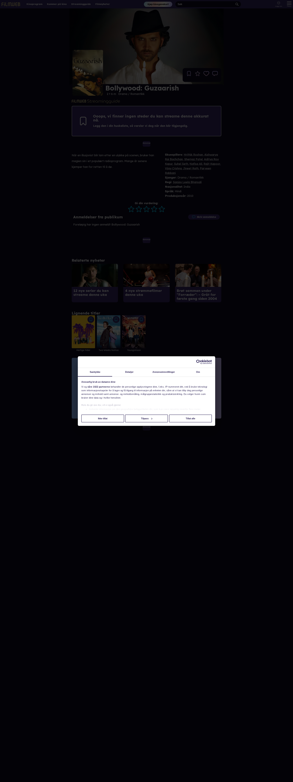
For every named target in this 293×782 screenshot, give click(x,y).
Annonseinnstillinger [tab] (163, 372)
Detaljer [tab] (129, 372)
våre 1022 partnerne (98, 386)
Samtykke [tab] (95, 372)
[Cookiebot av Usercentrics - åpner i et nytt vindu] (198, 362)
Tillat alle (190, 418)
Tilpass (145, 418)
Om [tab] (198, 372)
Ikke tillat (102, 418)
